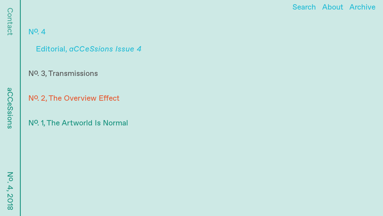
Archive (362, 7)
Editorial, (88, 49)
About (332, 7)
